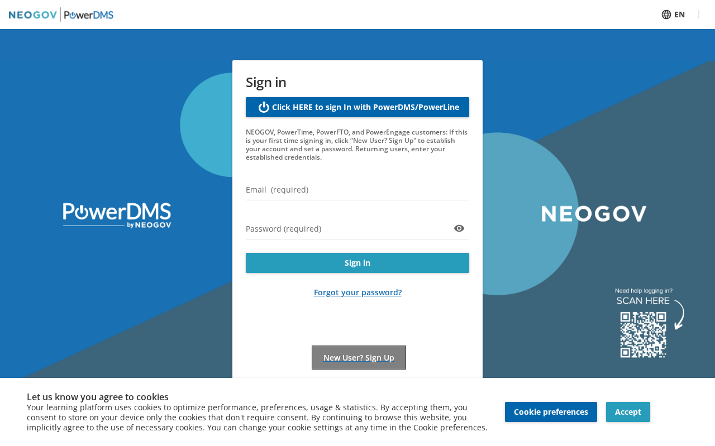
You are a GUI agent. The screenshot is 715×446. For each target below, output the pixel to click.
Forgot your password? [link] (358, 292)
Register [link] (359, 352)
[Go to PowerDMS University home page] (61, 14)
